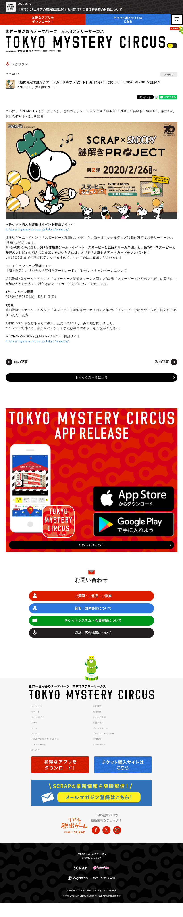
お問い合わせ (99, 744)
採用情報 (97, 739)
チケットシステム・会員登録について (93, 620)
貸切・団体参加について (93, 608)
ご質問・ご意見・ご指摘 (93, 596)
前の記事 (21, 362)
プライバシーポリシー (103, 733)
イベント (35, 712)
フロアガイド (37, 717)
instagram (117, 830)
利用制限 (97, 712)
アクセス (35, 733)
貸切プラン (98, 722)
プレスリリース (100, 728)
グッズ (34, 728)
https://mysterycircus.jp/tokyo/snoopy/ (37, 229)
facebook (96, 830)
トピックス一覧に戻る (91, 377)
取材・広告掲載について (93, 633)
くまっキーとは (38, 744)
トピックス (36, 706)
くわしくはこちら (91, 545)
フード (34, 722)
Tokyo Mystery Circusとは (45, 739)
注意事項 (97, 706)
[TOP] (91, 669)
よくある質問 (99, 717)
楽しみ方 (35, 750)
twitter (106, 830)
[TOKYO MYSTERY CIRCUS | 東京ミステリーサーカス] (86, 38)
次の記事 (162, 362)
